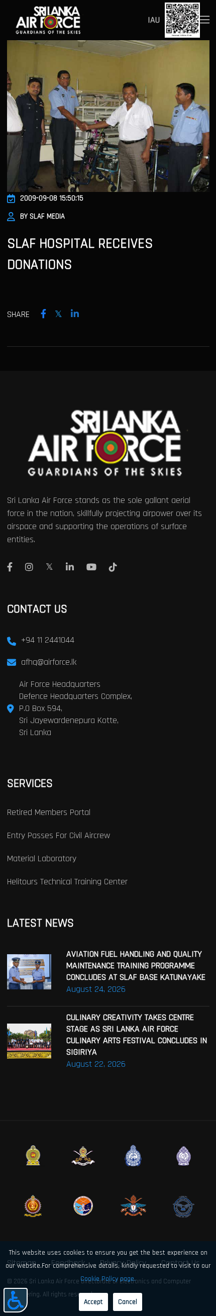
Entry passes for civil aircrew (58, 835)
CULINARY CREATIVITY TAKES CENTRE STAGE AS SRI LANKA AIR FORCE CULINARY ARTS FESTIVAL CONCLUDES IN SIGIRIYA (136, 1034)
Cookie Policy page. (108, 1278)
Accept (93, 1301)
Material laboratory (41, 858)
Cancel (127, 1301)
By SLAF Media (42, 216)
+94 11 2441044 (47, 640)
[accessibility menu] (16, 1300)
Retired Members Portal (48, 812)
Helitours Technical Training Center (67, 881)
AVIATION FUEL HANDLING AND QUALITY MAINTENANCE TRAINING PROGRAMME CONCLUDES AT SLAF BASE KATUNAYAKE (135, 965)
